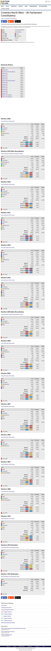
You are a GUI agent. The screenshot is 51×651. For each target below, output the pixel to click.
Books (14, 646)
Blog (2, 6)
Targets (5, 611)
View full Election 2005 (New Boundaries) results (12, 314)
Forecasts (13, 6)
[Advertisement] (25, 54)
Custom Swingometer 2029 (7, 609)
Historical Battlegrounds (6, 634)
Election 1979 (4, 93)
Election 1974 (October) (7, 94)
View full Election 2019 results (7, 184)
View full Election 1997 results (7, 406)
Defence (10, 611)
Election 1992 (4, 87)
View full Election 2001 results (7, 375)
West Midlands (18, 31)
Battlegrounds (43, 6)
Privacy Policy (21, 646)
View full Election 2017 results (7, 215)
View (16, 40)
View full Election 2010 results (7, 280)
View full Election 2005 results (7, 343)
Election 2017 (4, 75)
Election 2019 (4, 73)
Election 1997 (4, 86)
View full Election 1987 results (7, 464)
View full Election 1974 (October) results (10, 547)
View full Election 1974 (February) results (10, 576)
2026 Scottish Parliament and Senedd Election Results (13, 628)
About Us (8, 646)
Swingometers (33, 6)
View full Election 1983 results (7, 491)
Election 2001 (4, 84)
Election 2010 (4, 78)
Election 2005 (4, 82)
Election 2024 (4, 69)
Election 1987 (4, 89)
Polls (7, 6)
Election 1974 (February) (7, 96)
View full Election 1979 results (7, 518)
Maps (26, 6)
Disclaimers (30, 646)
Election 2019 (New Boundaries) (8, 71)
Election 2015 (4, 77)
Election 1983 (4, 91)
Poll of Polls (4, 605)
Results (21, 6)
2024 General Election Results (8, 622)
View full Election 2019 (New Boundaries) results (12, 153)
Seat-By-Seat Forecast (6, 607)
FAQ (43, 646)
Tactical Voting (5, 8)
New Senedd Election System (7, 631)
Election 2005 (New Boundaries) (8, 80)
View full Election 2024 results (7, 121)
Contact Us (37, 646)
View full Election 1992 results (7, 437)
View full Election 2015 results (7, 247)
